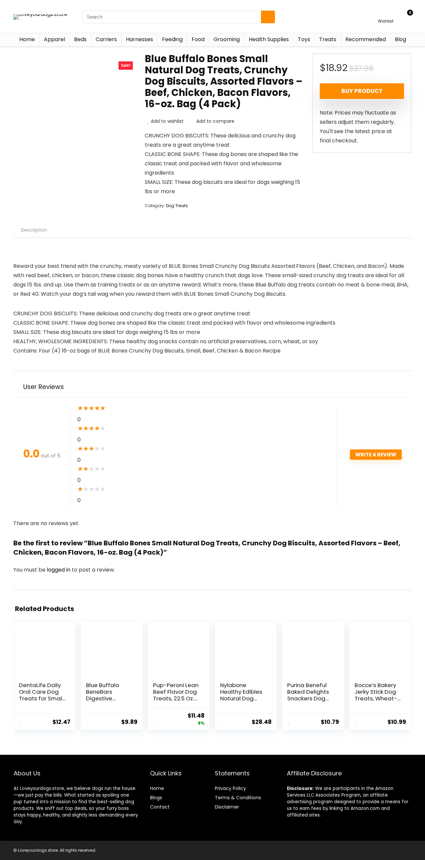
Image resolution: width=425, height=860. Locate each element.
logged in (59, 570)
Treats (327, 39)
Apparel (54, 39)
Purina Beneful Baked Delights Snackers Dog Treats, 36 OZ (308, 695)
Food (198, 39)
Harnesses (139, 39)
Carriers (106, 39)
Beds (80, 39)
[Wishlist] (385, 13)
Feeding (172, 39)
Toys (304, 39)
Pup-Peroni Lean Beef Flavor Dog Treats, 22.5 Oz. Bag (176, 695)
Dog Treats (177, 205)
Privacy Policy (230, 788)
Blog (400, 39)
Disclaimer (227, 807)
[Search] (268, 17)
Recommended (365, 39)
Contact (160, 807)
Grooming (226, 39)
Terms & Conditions (238, 797)
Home (27, 39)
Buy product (361, 91)
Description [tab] (34, 230)
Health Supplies (269, 39)
